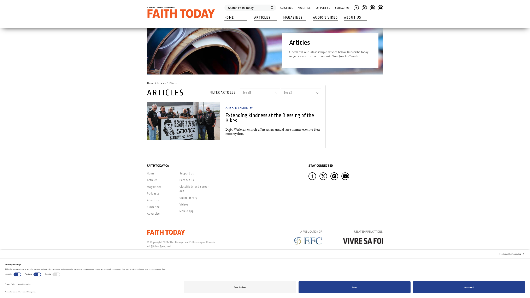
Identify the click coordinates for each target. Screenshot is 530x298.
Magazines (293, 17)
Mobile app (186, 211)
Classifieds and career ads (194, 189)
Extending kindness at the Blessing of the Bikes (269, 118)
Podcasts (153, 193)
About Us (352, 17)
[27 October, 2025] (183, 121)
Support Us (323, 8)
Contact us (186, 180)
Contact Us (342, 8)
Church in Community (239, 108)
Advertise (304, 8)
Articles (262, 17)
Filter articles (223, 92)
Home (229, 17)
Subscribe (286, 8)
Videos (183, 204)
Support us (186, 173)
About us (153, 200)
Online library (188, 197)
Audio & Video (325, 17)
